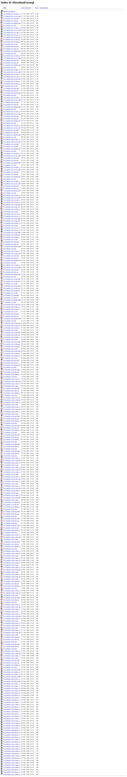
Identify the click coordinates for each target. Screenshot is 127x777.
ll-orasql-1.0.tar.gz (10, 146)
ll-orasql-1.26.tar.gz (11, 646)
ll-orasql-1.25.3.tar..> (11, 623)
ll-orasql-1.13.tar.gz (11, 427)
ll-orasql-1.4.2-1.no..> (11, 214)
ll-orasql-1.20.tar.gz (11, 527)
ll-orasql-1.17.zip (10, 509)
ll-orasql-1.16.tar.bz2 (11, 451)
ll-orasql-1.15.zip (10, 448)
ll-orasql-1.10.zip (10, 376)
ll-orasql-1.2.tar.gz (10, 174)
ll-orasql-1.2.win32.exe (11, 176)
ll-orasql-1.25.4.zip (10, 634)
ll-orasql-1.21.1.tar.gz (11, 537)
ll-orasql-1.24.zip (10, 602)
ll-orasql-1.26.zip (10, 648)
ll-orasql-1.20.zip (10, 532)
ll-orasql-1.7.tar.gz (10, 297)
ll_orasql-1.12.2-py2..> (11, 704)
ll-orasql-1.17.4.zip (10, 493)
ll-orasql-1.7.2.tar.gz (11, 288)
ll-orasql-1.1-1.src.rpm (11, 155)
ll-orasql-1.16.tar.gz (11, 453)
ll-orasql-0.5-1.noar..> (11, 97)
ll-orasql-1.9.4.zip (10, 358)
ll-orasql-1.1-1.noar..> (11, 153)
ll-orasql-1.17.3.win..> (11, 481)
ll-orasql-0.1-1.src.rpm (11, 16)
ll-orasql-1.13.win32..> (11, 430)
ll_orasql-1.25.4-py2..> (11, 767)
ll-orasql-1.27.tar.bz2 (11, 660)
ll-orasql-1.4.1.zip (10, 211)
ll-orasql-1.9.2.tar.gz (11, 334)
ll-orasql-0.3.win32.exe (11, 65)
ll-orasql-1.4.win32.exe (11, 246)
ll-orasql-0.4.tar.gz (10, 90)
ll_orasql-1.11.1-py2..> (11, 697)
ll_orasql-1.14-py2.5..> (11, 709)
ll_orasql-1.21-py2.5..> (11, 737)
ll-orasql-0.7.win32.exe (11, 134)
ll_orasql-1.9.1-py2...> (11, 683)
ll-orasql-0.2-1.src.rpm (11, 30)
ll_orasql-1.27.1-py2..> (11, 774)
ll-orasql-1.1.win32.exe (11, 162)
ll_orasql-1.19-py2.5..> (11, 732)
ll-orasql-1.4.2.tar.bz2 (11, 218)
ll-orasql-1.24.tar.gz (11, 600)
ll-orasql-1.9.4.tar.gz (11, 353)
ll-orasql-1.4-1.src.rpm (11, 197)
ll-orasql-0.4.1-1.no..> (11, 74)
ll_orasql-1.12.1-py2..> (11, 702)
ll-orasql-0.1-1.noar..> (11, 14)
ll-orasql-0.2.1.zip (10, 44)
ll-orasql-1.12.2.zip (10, 413)
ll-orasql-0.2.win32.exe (11, 51)
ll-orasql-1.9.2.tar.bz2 (11, 332)
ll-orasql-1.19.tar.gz (11, 520)
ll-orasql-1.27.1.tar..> (11, 651)
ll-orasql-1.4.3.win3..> (11, 237)
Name (4, 7)
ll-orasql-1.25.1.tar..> (11, 604)
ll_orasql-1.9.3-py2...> (11, 688)
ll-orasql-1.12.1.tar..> (11, 397)
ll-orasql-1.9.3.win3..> (11, 346)
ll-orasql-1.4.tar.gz (10, 244)
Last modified (26, 7)
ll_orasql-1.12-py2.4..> (11, 700)
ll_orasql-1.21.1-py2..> (11, 739)
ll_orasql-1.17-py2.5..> (11, 716)
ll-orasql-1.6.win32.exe (11, 274)
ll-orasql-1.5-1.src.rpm (11, 253)
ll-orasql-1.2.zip (9, 179)
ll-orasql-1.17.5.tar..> (11, 495)
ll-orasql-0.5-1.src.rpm (11, 100)
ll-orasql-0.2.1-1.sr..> (11, 34)
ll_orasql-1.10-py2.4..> (11, 693)
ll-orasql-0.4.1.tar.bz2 (11, 79)
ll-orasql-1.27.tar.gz (11, 662)
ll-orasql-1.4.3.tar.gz (11, 234)
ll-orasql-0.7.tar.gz (10, 132)
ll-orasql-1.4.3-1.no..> (11, 227)
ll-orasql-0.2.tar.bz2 (11, 46)
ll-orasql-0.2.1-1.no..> (11, 32)
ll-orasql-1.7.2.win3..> (11, 290)
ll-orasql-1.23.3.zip (10, 572)
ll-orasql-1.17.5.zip (10, 500)
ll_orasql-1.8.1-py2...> (11, 679)
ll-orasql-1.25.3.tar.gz (11, 625)
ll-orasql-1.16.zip (10, 455)
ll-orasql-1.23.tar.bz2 (11, 581)
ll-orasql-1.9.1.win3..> (11, 327)
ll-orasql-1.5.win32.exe (11, 260)
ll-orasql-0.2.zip (9, 53)
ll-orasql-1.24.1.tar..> (11, 590)
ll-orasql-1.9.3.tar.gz (11, 344)
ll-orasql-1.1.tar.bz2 (11, 158)
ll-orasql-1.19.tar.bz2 (11, 518)
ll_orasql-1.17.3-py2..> (11, 723)
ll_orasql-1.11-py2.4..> (11, 695)
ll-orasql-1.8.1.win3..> (11, 309)
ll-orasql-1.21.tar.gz (11, 544)
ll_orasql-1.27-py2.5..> (11, 772)
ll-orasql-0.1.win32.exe (11, 23)
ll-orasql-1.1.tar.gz (10, 160)
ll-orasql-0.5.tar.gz (10, 104)
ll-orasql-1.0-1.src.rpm (11, 141)
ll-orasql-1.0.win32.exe (11, 148)
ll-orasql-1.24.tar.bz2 (11, 597)
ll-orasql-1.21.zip (10, 548)
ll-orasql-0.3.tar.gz (10, 62)
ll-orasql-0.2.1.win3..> (11, 41)
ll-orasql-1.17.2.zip (10, 474)
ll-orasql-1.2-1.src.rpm (11, 169)
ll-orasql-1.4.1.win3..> (11, 209)
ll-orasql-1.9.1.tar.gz (11, 325)
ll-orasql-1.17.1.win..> (11, 462)
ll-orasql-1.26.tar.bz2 (11, 644)
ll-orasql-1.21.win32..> (11, 546)
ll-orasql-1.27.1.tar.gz (11, 653)
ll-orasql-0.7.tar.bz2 (11, 130)
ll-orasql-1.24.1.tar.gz (11, 593)
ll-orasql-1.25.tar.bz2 (11, 637)
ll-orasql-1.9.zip (9, 367)
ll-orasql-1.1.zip (9, 165)
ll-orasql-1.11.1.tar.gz (11, 381)
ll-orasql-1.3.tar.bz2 (11, 186)
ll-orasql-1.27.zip (10, 667)
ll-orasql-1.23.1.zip (10, 555)
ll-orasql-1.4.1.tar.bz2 (11, 204)
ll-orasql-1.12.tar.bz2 (11, 416)
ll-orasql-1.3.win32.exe (11, 190)
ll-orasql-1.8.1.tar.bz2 (11, 304)
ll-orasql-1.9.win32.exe (11, 365)
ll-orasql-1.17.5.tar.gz (11, 497)
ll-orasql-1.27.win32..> (11, 665)
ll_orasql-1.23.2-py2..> (11, 746)
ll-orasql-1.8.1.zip (10, 311)
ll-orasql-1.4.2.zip (10, 225)
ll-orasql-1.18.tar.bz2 (11, 511)
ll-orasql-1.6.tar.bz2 (11, 269)
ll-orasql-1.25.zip (10, 641)
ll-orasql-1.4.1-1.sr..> (11, 202)
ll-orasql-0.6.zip (9, 123)
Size (36, 7)
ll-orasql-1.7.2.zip (10, 293)
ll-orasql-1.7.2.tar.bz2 (11, 286)
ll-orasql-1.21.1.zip (10, 539)
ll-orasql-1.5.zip (9, 262)
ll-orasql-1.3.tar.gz (10, 188)
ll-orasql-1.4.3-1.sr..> (11, 230)
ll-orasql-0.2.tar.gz (10, 48)
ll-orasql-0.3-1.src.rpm (11, 58)
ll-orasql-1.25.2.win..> (11, 618)
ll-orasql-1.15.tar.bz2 (11, 444)
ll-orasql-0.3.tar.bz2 (11, 60)
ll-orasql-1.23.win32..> (11, 586)
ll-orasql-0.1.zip (9, 25)
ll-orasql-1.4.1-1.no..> (11, 200)
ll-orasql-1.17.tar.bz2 (11, 502)
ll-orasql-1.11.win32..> (11, 393)
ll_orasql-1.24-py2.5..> (11, 753)
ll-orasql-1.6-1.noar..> (11, 265)
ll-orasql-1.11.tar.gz (11, 390)
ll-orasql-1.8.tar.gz (10, 316)
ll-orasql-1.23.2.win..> (11, 562)
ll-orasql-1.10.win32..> (11, 374)
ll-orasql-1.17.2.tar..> (11, 467)
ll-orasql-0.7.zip (9, 137)
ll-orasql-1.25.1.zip (10, 611)
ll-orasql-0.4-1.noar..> (11, 69)
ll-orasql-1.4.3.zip (10, 239)
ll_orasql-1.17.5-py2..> (11, 727)
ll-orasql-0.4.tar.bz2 (11, 88)
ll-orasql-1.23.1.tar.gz (11, 553)
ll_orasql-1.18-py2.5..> (11, 730)
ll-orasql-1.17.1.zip (10, 465)
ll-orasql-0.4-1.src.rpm (11, 72)
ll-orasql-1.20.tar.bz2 (11, 525)
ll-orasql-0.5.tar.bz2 (11, 102)
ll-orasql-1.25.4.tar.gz (11, 632)
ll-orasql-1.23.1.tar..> (11, 551)
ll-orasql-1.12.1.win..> (11, 402)
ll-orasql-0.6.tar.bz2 (11, 116)
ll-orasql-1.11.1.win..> (11, 383)
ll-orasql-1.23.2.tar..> (11, 558)
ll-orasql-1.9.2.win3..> (11, 337)
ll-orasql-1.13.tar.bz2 (11, 425)
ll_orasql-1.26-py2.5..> (11, 769)
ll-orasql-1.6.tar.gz (10, 272)
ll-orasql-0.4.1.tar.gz (11, 81)
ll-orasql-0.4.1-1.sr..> (11, 76)
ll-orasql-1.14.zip (10, 441)
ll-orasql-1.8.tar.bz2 (11, 314)
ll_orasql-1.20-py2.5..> (11, 734)
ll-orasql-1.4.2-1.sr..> (11, 216)
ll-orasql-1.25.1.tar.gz (11, 607)
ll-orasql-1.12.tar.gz (11, 418)
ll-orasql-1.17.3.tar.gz (11, 479)
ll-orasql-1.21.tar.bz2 (11, 541)
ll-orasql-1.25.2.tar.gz (11, 616)
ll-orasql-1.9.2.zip (10, 339)
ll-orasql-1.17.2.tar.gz (11, 469)
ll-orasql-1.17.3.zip (10, 483)
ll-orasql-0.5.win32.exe (11, 107)
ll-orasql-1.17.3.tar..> (11, 476)
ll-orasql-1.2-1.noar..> (11, 167)
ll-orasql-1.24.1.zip (10, 595)
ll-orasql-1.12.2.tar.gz (11, 409)
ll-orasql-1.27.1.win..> (11, 655)
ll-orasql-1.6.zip (9, 276)
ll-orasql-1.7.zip (9, 302)
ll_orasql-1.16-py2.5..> (11, 713)
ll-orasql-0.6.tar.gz (10, 118)
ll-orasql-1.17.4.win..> (11, 490)
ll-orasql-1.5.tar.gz (10, 258)
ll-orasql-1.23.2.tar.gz (11, 560)
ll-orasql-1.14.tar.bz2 (11, 434)
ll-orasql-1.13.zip (10, 432)
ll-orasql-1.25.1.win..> (11, 609)
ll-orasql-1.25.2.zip (10, 620)
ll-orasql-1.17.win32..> (11, 507)
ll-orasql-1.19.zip (10, 523)
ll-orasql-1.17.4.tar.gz (11, 488)
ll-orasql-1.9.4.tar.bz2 (11, 351)
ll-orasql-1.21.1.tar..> (11, 534)
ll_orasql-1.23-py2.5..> (11, 741)
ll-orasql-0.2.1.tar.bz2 (11, 37)
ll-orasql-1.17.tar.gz (11, 504)
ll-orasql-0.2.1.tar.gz (11, 39)
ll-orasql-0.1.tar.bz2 (11, 18)
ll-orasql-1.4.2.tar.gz (11, 220)
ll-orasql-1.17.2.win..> (11, 472)
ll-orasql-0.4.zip (9, 95)
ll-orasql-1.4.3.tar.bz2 (11, 232)
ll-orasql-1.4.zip (9, 248)
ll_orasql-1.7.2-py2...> (11, 674)
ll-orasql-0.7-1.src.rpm (11, 127)
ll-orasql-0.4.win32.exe (11, 93)
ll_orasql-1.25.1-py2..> (11, 760)
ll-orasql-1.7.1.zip (10, 283)
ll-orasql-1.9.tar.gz (10, 362)
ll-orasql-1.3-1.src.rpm (11, 183)
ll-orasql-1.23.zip (10, 588)
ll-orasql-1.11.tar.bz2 (11, 388)
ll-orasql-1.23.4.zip (10, 579)
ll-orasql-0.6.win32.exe (11, 120)
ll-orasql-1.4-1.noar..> (11, 195)
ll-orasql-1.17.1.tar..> (11, 458)
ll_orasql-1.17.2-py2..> (11, 720)
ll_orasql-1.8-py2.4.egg (11, 676)
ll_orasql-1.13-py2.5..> (11, 707)
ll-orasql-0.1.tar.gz (10, 20)
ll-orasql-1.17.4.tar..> (11, 486)
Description (44, 7)
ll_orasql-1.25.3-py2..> (11, 765)
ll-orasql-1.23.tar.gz (11, 583)
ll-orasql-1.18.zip (10, 516)
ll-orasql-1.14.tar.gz (11, 437)
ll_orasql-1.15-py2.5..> (11, 711)
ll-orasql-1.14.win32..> (11, 439)
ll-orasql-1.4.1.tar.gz (11, 207)
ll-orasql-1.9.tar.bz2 (11, 360)
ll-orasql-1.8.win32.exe (11, 318)
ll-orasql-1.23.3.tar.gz (11, 569)
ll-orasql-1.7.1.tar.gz (11, 281)
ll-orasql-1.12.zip (10, 423)
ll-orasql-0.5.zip (9, 109)
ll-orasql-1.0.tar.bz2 (11, 144)
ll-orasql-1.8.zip (9, 320)
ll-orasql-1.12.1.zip (10, 404)
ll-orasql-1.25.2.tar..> (11, 613)
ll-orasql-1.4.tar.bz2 (11, 241)
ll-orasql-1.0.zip (9, 151)
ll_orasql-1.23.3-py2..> (11, 748)
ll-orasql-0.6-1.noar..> (11, 111)
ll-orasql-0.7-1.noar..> (11, 125)
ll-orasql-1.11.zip (10, 395)
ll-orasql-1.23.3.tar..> (11, 567)
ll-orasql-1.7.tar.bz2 (11, 295)
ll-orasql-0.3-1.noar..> (11, 55)
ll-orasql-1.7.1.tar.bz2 (11, 279)
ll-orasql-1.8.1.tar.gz (11, 307)
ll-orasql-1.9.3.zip (10, 348)
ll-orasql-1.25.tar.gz (11, 639)
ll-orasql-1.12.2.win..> (11, 411)
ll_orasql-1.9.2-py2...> (11, 686)
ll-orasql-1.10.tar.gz (11, 372)
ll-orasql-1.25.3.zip (10, 627)
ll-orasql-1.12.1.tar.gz (11, 400)
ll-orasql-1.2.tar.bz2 (11, 172)
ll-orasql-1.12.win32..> (11, 420)
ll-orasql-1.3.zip (9, 193)
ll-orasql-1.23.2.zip (10, 565)
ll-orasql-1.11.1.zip (10, 386)
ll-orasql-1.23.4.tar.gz (11, 576)
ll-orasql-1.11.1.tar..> (11, 379)
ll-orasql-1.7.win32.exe (11, 300)
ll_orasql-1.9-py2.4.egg (11, 681)
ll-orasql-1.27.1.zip (10, 658)
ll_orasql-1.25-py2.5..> (11, 758)
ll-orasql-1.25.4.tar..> (11, 630)
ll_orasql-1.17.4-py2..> (11, 725)
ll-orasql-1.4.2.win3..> (11, 223)
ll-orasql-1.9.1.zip (10, 330)
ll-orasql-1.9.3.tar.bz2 (11, 341)
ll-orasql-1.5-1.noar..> (11, 251)
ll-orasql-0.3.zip (9, 67)
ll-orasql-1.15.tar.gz (11, 446)
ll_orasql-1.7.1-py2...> (11, 672)
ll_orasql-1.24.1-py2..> (11, 755)
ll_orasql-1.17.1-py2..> (11, 718)
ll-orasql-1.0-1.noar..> (11, 139)
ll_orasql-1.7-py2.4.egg (11, 669)
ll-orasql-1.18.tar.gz (11, 513)
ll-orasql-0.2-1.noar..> (11, 27)
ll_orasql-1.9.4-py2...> (11, 690)
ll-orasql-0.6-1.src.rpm (11, 114)
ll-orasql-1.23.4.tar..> (11, 574)
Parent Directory (9, 11)
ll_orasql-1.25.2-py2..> (11, 762)
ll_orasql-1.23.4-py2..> (11, 751)
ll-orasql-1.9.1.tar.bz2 (11, 323)
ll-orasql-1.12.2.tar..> (11, 407)
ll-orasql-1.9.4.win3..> (11, 355)
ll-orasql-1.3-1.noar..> (11, 181)
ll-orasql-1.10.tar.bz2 (11, 369)
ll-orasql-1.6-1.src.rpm (11, 267)
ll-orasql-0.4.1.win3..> (11, 83)
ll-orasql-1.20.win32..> (11, 530)
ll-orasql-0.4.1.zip (10, 86)
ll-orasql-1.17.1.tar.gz (11, 460)
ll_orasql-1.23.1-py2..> (11, 744)
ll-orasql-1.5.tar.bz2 (11, 255)
